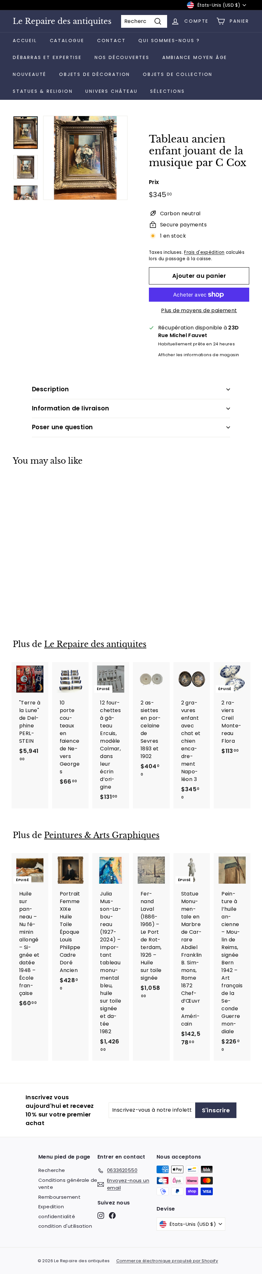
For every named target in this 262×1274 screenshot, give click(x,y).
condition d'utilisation (65, 1226)
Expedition (51, 1206)
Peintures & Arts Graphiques (101, 835)
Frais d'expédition (204, 252)
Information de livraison (70, 408)
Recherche (51, 1170)
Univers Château (111, 91)
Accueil (25, 40)
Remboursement (59, 1197)
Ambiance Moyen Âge (194, 57)
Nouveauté (29, 74)
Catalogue (67, 40)
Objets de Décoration (94, 74)
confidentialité (56, 1216)
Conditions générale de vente (67, 1184)
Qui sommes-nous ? (169, 40)
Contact (111, 40)
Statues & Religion (43, 91)
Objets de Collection (177, 74)
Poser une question (62, 427)
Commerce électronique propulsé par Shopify (167, 1261)
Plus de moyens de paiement (199, 310)
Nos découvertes (122, 57)
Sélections (167, 91)
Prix (154, 182)
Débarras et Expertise (47, 57)
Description (50, 389)
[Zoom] (85, 158)
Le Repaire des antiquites (62, 21)
